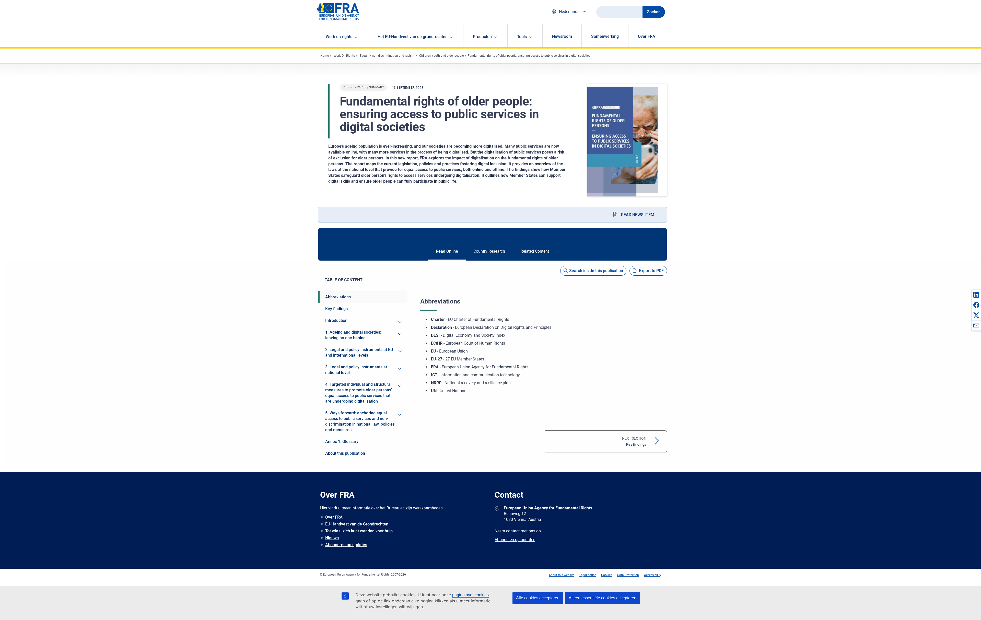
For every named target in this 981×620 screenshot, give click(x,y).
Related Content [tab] (534, 251)
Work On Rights (344, 55)
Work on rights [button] (339, 36)
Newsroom (562, 36)
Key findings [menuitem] (336, 308)
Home (324, 55)
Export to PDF (651, 270)
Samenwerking (605, 36)
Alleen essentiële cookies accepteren (602, 598)
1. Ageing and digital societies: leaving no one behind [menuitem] (353, 335)
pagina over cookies (470, 595)
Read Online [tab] (447, 251)
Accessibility (652, 575)
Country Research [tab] (489, 251)
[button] (976, 294)
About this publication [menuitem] (345, 453)
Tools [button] (522, 36)
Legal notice (587, 575)
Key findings (634, 441)
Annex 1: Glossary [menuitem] (341, 441)
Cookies (606, 575)
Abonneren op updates (346, 544)
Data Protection (628, 575)
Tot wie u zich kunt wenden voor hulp (359, 531)
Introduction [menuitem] (336, 320)
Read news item (637, 214)
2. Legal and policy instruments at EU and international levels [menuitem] (359, 352)
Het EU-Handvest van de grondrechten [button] (413, 36)
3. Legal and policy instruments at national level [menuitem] (356, 370)
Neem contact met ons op (518, 531)
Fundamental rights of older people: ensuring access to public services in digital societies (529, 55)
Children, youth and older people (441, 55)
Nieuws (332, 537)
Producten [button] (482, 36)
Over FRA (646, 36)
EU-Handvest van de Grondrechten (356, 524)
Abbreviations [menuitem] (338, 297)
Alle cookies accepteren (537, 598)
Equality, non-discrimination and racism (387, 55)
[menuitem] (400, 322)
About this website (561, 575)
